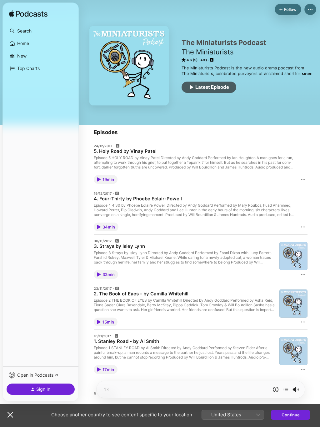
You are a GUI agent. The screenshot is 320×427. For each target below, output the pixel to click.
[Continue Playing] (286, 389)
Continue (291, 414)
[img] (28, 14)
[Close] (10, 415)
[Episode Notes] (275, 389)
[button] (40, 31)
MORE (307, 74)
